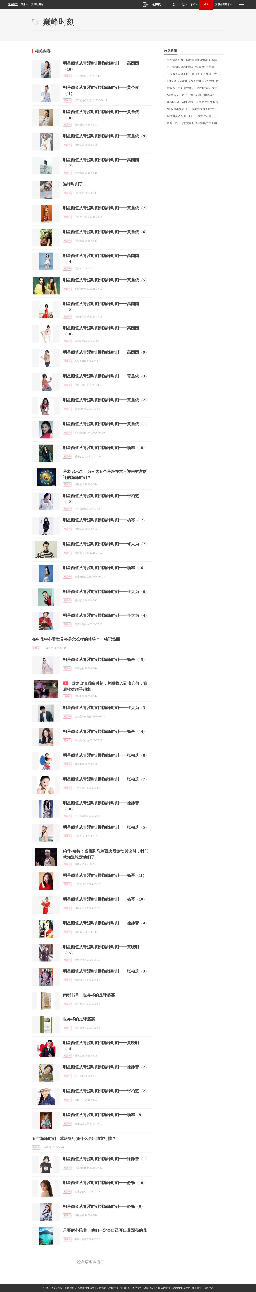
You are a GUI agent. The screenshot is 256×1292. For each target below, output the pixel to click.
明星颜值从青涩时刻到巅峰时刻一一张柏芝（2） (106, 1091)
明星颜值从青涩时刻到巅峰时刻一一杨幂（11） (105, 875)
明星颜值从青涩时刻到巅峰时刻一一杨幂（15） (105, 659)
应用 (23, 4)
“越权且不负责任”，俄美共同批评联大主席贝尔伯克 (195, 109)
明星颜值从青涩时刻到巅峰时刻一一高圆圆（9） (106, 352)
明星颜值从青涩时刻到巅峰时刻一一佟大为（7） (106, 544)
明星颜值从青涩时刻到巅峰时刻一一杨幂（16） (105, 567)
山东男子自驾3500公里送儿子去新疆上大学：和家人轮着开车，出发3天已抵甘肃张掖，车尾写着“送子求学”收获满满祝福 (195, 74)
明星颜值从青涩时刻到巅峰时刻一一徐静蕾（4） (106, 923)
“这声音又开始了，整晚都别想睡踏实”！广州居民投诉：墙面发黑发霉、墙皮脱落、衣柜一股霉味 (195, 95)
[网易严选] (172, 4)
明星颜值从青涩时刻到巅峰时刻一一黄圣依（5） (106, 280)
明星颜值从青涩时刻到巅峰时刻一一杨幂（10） (105, 899)
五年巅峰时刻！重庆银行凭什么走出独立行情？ (74, 1138)
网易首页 (13, 4)
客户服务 (137, 1288)
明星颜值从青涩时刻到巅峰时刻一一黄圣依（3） (106, 376)
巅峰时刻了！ (75, 184)
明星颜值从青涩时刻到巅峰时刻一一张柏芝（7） (106, 779)
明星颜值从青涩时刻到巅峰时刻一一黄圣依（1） (106, 424)
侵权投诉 (208, 1288)
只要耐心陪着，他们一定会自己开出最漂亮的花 (105, 1230)
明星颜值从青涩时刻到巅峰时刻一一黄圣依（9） (106, 136)
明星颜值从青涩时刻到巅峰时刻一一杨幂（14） (105, 731)
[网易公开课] (158, 4)
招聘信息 (125, 1288)
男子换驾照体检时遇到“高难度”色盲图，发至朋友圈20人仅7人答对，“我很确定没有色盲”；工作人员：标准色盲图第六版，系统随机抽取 (195, 67)
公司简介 (101, 1288)
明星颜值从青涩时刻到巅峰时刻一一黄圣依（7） (106, 208)
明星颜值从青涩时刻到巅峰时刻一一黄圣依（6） (106, 231)
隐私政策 (148, 1288)
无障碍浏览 (37, 4)
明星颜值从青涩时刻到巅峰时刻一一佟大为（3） (106, 707)
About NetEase (86, 1288)
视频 (67, 696)
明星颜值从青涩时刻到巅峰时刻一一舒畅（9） (104, 1206)
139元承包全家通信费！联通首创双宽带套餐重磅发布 (195, 81)
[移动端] (145, 4)
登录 (206, 4)
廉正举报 (197, 1288)
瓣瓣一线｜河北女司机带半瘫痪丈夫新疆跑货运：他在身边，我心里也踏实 (195, 123)
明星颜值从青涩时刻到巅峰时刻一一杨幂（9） (104, 1114)
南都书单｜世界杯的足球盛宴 (89, 995)
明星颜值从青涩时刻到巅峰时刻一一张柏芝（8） (106, 755)
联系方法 (113, 1288)
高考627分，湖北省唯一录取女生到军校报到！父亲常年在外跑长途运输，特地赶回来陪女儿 (195, 102)
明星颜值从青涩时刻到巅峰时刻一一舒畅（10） (105, 1182)
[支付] (184, 4)
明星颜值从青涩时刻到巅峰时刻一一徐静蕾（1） (106, 1159)
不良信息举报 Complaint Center (173, 1288)
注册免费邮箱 (222, 4)
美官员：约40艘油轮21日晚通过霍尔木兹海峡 (195, 88)
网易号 (67, 76)
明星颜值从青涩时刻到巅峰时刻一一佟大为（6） (106, 591)
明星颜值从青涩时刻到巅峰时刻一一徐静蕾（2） (106, 1067)
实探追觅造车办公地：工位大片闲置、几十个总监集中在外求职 (195, 116)
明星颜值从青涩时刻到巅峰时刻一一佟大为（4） (106, 615)
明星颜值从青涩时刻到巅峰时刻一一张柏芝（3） (106, 971)
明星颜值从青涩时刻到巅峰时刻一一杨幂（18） (105, 447)
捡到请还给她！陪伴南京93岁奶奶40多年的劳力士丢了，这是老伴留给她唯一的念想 (195, 60)
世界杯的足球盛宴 (79, 1019)
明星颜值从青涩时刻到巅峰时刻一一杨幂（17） (105, 520)
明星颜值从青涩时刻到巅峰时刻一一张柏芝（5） (106, 827)
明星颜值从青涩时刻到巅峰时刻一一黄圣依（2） (106, 400)
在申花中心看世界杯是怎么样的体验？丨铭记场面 (76, 639)
